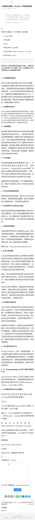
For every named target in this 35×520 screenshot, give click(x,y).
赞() (17, 489)
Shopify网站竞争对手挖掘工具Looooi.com (26, 503)
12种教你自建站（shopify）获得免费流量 (16, 6)
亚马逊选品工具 (17, 2)
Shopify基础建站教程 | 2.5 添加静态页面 (8, 503)
